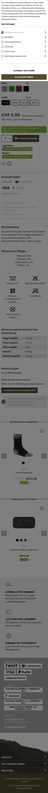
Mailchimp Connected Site (15, 56)
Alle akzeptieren (24, 77)
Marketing (9, 47)
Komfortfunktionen (13, 42)
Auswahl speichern (24, 70)
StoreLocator (10, 51)
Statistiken (9, 37)
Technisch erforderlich (14, 32)
